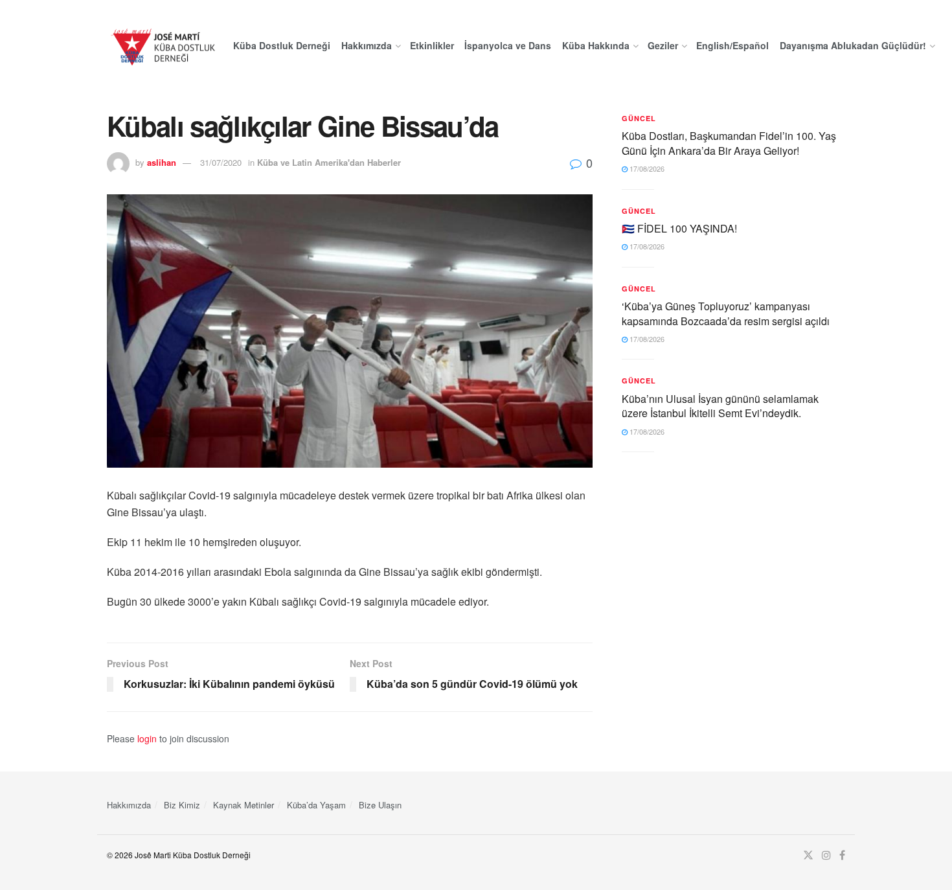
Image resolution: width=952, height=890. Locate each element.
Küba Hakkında (595, 45)
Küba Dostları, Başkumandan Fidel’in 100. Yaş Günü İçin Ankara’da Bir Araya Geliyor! (729, 142)
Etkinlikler (432, 45)
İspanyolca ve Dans (507, 45)
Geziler (663, 45)
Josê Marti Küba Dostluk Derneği (193, 854)
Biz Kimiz (182, 805)
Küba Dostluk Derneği (281, 45)
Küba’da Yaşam (316, 805)
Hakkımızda (366, 45)
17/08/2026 (646, 168)
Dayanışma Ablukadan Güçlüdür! (853, 45)
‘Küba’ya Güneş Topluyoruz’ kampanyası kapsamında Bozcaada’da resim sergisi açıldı (726, 313)
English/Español (732, 45)
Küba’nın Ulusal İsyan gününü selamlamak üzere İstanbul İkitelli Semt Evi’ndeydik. (720, 405)
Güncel (639, 118)
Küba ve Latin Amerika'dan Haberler (329, 162)
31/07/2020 (221, 162)
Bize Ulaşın (380, 805)
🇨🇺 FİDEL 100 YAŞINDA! (679, 228)
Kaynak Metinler (243, 805)
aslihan (161, 162)
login (147, 738)
